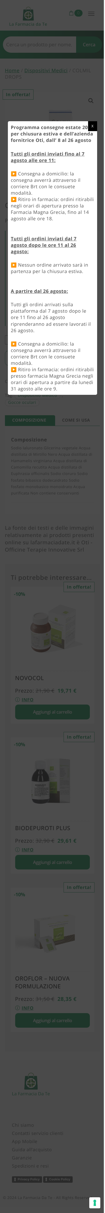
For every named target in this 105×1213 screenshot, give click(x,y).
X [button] (89, 126)
